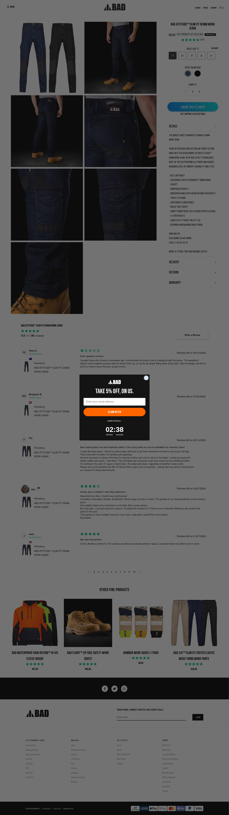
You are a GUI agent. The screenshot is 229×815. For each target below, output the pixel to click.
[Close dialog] (146, 378)
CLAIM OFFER (114, 412)
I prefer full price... (114, 421)
